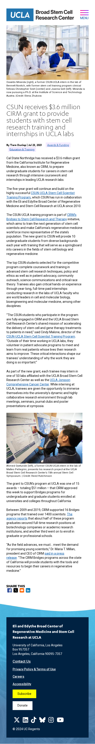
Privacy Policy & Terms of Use (34, 669)
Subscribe (24, 693)
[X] (17, 721)
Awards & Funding (58, 145)
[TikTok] (33, 721)
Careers (18, 676)
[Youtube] (60, 721)
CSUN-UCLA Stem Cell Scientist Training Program (40, 336)
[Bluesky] (42, 721)
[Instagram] (51, 721)
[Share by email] (22, 590)
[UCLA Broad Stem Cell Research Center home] (40, 15)
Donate (22, 705)
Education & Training (22, 149)
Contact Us (22, 661)
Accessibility (22, 684)
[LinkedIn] (25, 721)
